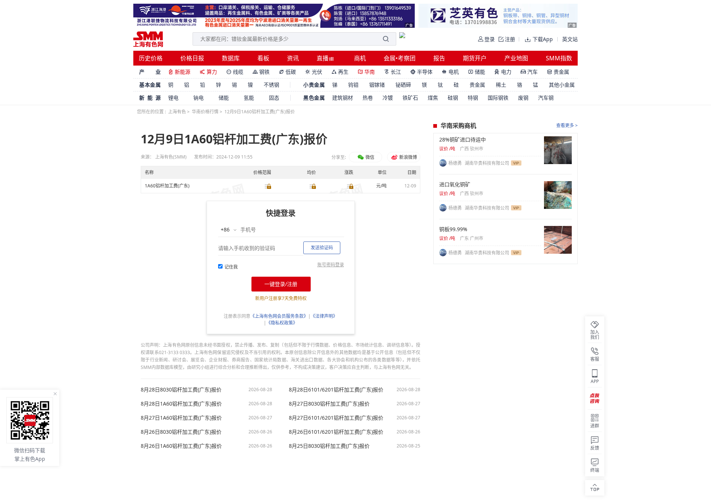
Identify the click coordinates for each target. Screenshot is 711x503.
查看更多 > (567, 125)
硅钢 (453, 97)
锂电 (173, 97)
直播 (323, 58)
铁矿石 (410, 97)
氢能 (249, 97)
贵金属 (558, 71)
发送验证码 (322, 247)
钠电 (198, 97)
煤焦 (433, 97)
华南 (366, 71)
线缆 (234, 71)
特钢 (473, 97)
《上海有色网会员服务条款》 (279, 316)
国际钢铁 (498, 97)
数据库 (231, 58)
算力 (208, 71)
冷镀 (388, 97)
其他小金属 (562, 84)
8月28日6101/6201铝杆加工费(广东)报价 (336, 389)
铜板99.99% (453, 229)
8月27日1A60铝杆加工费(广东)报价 (181, 417)
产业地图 (516, 58)
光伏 (313, 71)
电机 (450, 71)
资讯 (293, 58)
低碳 (287, 71)
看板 (263, 58)
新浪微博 (407, 157)
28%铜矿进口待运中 (462, 139)
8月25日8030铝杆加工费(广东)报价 (329, 446)
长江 (392, 71)
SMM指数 (559, 58)
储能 (476, 71)
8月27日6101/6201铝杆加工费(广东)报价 (336, 417)
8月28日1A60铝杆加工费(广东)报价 (181, 403)
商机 (360, 58)
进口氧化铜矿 (454, 184)
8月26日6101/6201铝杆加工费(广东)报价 (336, 432)
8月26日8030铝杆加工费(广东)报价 (181, 432)
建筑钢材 (342, 97)
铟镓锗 (377, 84)
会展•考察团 (399, 58)
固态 (274, 97)
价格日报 (192, 58)
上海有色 (177, 112)
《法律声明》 (324, 316)
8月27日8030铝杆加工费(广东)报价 (329, 403)
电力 (502, 71)
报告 (439, 58)
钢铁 (261, 71)
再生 (339, 71)
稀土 (501, 84)
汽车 (529, 71)
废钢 (523, 97)
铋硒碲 (403, 84)
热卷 (368, 97)
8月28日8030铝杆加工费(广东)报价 (181, 389)
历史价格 (151, 58)
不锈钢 (271, 84)
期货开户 (475, 58)
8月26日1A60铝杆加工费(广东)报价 (181, 446)
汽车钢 (546, 97)
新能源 (179, 71)
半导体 (421, 71)
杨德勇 (455, 163)
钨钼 (353, 84)
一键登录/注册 (280, 283)
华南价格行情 (205, 112)
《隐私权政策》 (281, 323)
